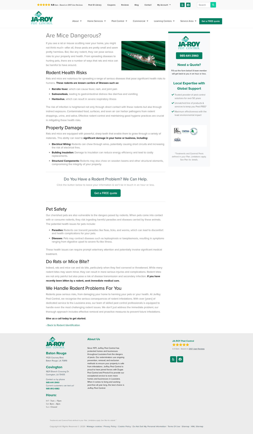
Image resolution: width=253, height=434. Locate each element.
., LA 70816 (56, 359)
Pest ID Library (94, 4)
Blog (137, 4)
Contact (148, 4)
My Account (162, 4)
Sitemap (185, 426)
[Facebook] (188, 5)
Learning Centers (163, 21)
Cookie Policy (124, 426)
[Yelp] (182, 5)
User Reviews (75, 5)
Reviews (125, 4)
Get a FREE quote (211, 21)
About (75, 21)
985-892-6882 (52, 388)
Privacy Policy (110, 426)
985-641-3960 (189, 55)
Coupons (111, 4)
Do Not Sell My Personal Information (149, 426)
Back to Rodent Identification (63, 325)
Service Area (186, 21)
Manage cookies (94, 426)
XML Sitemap (197, 426)
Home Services (95, 21)
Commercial (139, 21)
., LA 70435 (57, 373)
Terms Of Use (174, 426)
